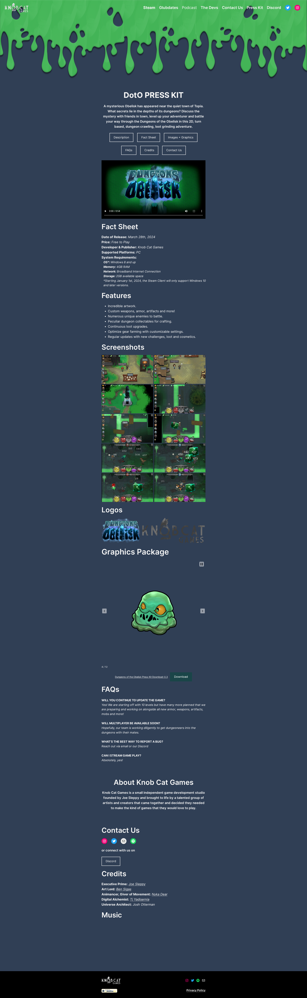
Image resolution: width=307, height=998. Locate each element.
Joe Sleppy (137, 884)
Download (181, 676)
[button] (104, 611)
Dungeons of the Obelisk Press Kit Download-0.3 (141, 677)
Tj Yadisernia (139, 899)
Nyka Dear (159, 894)
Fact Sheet (148, 137)
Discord (111, 861)
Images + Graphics (180, 137)
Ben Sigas (123, 889)
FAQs (128, 150)
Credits (149, 150)
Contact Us (174, 150)
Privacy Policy (195, 990)
